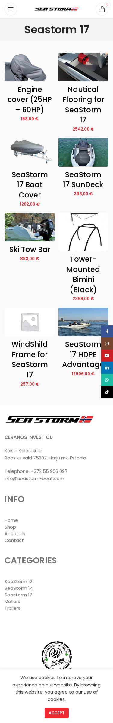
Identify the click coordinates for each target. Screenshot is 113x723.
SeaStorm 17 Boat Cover (30, 185)
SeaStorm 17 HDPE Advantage (83, 354)
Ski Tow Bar (29, 249)
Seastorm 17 (18, 595)
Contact (14, 540)
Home (11, 520)
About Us (15, 533)
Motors (12, 601)
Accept (56, 712)
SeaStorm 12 (18, 581)
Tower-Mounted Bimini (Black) (83, 274)
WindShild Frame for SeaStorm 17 (29, 359)
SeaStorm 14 (19, 588)
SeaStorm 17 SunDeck (83, 180)
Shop (10, 527)
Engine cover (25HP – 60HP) (30, 100)
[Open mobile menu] (11, 9)
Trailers (12, 608)
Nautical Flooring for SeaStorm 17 (83, 105)
